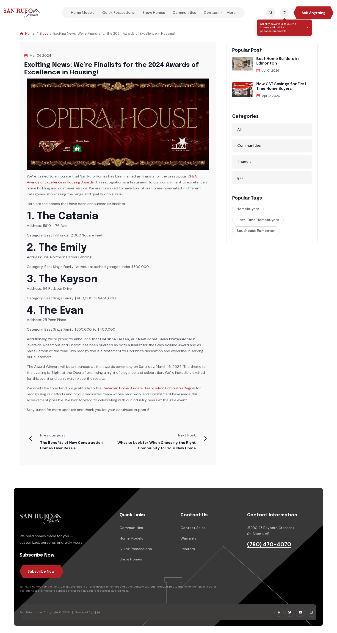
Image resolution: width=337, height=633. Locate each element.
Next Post (156, 441)
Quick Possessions (118, 12)
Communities (184, 12)
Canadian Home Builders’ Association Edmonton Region (148, 388)
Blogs (44, 33)
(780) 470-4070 (269, 544)
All (239, 129)
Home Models (82, 12)
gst (240, 177)
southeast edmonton (256, 230)
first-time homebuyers (258, 219)
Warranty (188, 538)
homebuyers (248, 208)
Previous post (71, 441)
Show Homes (153, 12)
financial (244, 161)
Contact (211, 12)
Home (30, 33)
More (231, 12)
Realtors (187, 548)
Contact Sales (192, 527)
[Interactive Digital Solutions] (96, 612)
